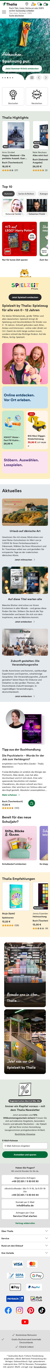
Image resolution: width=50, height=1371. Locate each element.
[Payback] (15, 1299)
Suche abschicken (16, 16)
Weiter (46, 77)
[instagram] (19, 1310)
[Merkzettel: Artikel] (39, 4)
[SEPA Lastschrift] (16, 1276)
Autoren (8, 193)
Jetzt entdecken (23, 621)
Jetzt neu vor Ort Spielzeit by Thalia (25, 1041)
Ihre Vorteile (7, 1252)
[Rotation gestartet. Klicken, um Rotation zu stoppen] (32, 77)
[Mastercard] (32, 1264)
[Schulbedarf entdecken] (19, 846)
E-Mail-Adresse (10, 1140)
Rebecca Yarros (13, 207)
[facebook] (8, 1310)
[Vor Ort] (26, 4)
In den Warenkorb (31, 803)
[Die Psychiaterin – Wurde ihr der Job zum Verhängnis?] (25, 744)
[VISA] (17, 1264)
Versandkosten (40, 1366)
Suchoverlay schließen (25, 11)
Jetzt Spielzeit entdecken (25, 297)
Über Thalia (7, 1231)
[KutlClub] (36, 1299)
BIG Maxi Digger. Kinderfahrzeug (37, 430)
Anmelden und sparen (25, 1154)
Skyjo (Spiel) (16, 907)
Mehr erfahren (9, 794)
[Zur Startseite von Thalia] (16, 4)
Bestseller (13, 96)
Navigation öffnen (4, 12)
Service (5, 1238)
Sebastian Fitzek (37, 207)
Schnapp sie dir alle (25, 50)
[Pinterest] (30, 1310)
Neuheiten (37, 96)
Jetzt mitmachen (23, 559)
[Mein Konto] (33, 4)
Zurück (39, 77)
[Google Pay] (37, 1276)
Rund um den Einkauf (12, 1245)
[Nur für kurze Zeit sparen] (19, 242)
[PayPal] (34, 1287)
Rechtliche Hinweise (25, 1134)
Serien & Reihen (26, 193)
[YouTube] (25, 1322)
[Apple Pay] (15, 1287)
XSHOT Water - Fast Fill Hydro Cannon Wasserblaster (13, 430)
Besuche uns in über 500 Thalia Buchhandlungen (25, 974)
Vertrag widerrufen (25, 1223)
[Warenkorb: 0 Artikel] (45, 4)
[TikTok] (41, 1310)
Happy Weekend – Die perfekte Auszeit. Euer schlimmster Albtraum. (16, 148)
